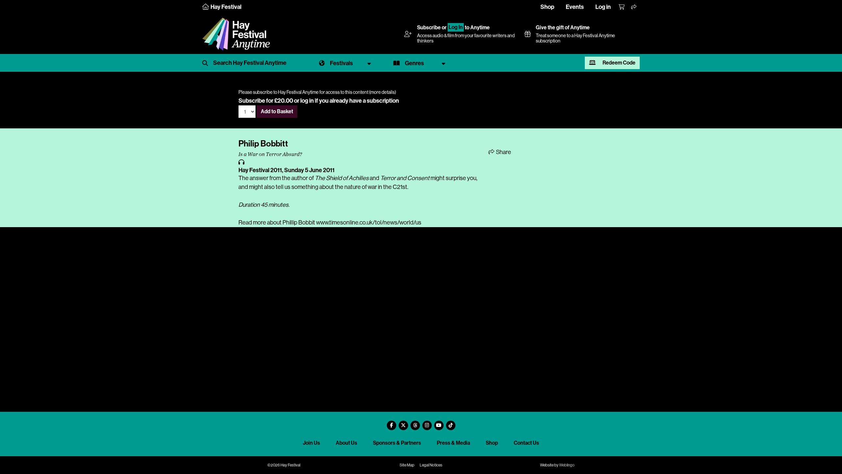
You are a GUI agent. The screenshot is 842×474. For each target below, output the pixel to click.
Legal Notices (431, 465)
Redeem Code (618, 63)
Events (575, 7)
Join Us (311, 443)
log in (307, 100)
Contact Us (526, 443)
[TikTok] (451, 423)
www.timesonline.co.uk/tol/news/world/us (368, 222)
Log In (456, 27)
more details (382, 92)
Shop (547, 7)
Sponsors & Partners (397, 443)
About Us (346, 443)
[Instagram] (427, 423)
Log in (603, 7)
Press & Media (453, 443)
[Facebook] (391, 423)
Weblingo (567, 465)
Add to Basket (277, 111)
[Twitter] (403, 423)
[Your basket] (622, 7)
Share (503, 152)
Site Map (407, 465)
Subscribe (429, 27)
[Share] (634, 7)
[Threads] (415, 423)
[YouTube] (439, 423)
